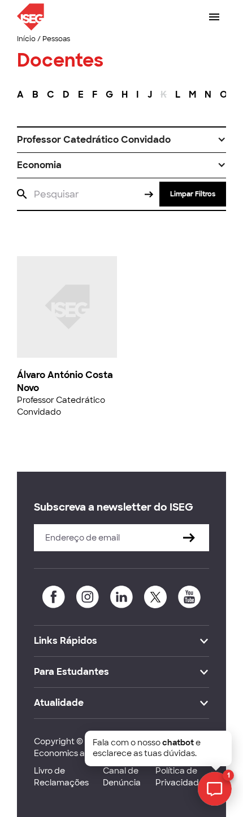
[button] (121, 140)
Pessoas (56, 38)
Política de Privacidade (179, 777)
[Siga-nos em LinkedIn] (121, 597)
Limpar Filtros (192, 194)
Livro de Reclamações (61, 777)
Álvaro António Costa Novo (65, 381)
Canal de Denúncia (122, 777)
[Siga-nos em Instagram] (87, 597)
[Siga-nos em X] (155, 597)
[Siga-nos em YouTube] (189, 597)
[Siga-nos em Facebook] (53, 597)
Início (26, 38)
